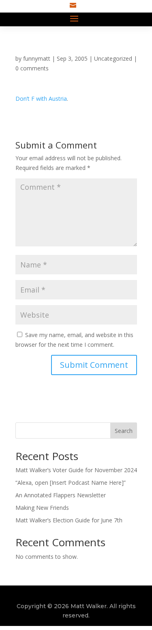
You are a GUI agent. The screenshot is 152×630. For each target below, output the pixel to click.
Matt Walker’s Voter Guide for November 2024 (76, 470)
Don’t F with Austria (41, 98)
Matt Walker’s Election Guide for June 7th (68, 520)
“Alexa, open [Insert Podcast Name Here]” (70, 482)
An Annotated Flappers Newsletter (60, 495)
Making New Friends (42, 507)
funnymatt (36, 58)
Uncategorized (113, 58)
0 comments (32, 68)
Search (124, 431)
